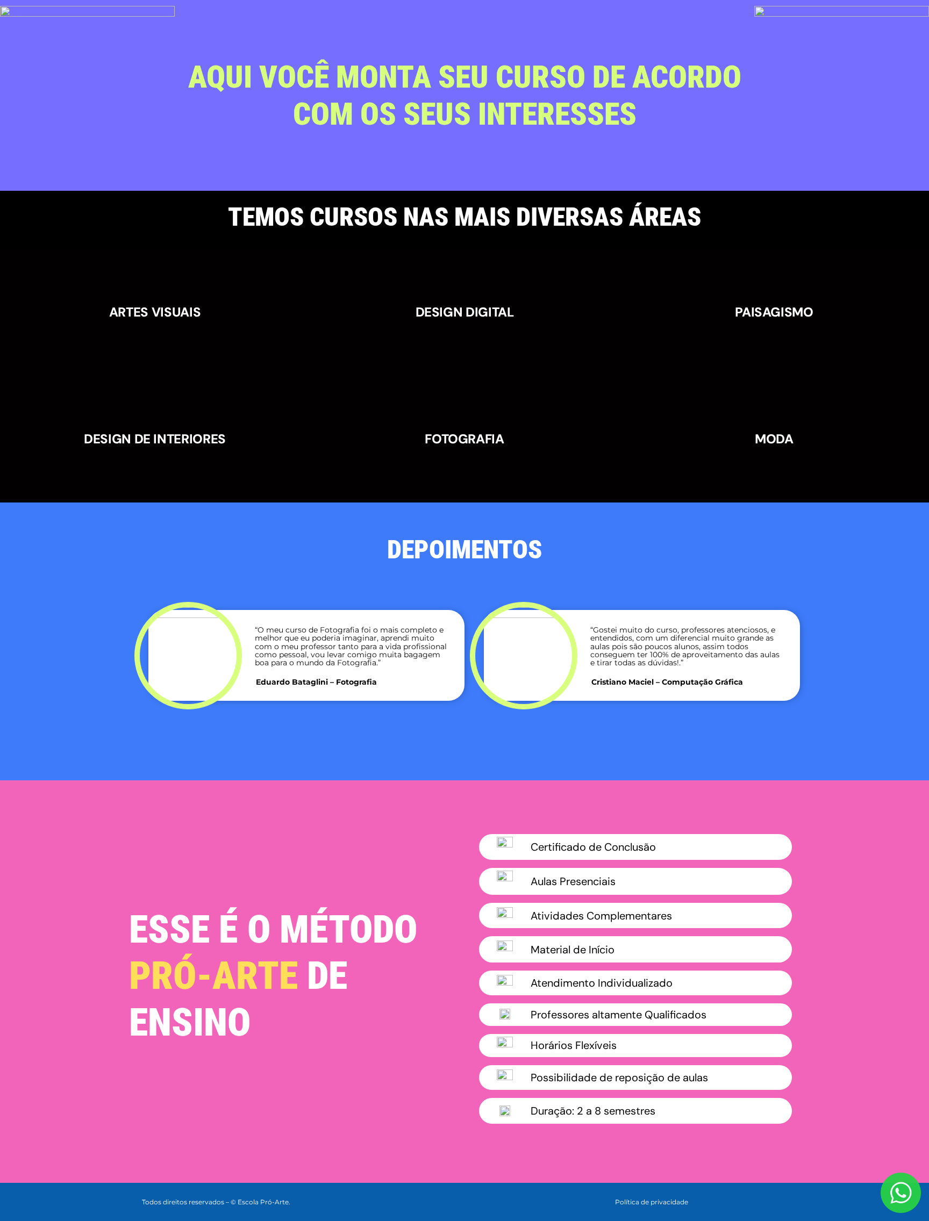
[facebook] (732, 1200)
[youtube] (784, 1200)
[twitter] (749, 1200)
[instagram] (766, 1200)
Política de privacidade (651, 1202)
